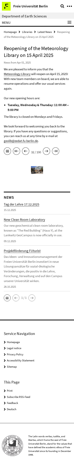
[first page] (16, 152)
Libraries (27, 32)
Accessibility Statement (20, 360)
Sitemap (12, 366)
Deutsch (11, 409)
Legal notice (14, 348)
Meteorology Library (17, 74)
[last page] (55, 152)
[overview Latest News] (7, 152)
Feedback (12, 403)
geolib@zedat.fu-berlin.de (21, 141)
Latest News (45, 32)
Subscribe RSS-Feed (18, 397)
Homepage (10, 32)
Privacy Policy (15, 354)
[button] (7, 298)
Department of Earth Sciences (24, 16)
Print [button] (10, 390)
